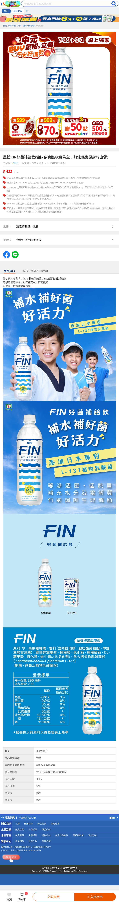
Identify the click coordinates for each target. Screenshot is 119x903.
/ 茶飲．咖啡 (21, 25)
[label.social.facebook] (6, 254)
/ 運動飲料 (40, 25)
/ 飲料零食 (11, 25)
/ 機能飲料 (31, 25)
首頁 (5, 25)
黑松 (15, 163)
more (112, 817)
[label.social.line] (15, 254)
